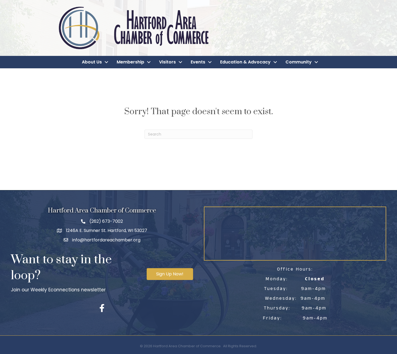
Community (298, 62)
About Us (92, 62)
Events (198, 62)
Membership (130, 62)
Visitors (167, 62)
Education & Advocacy (245, 62)
